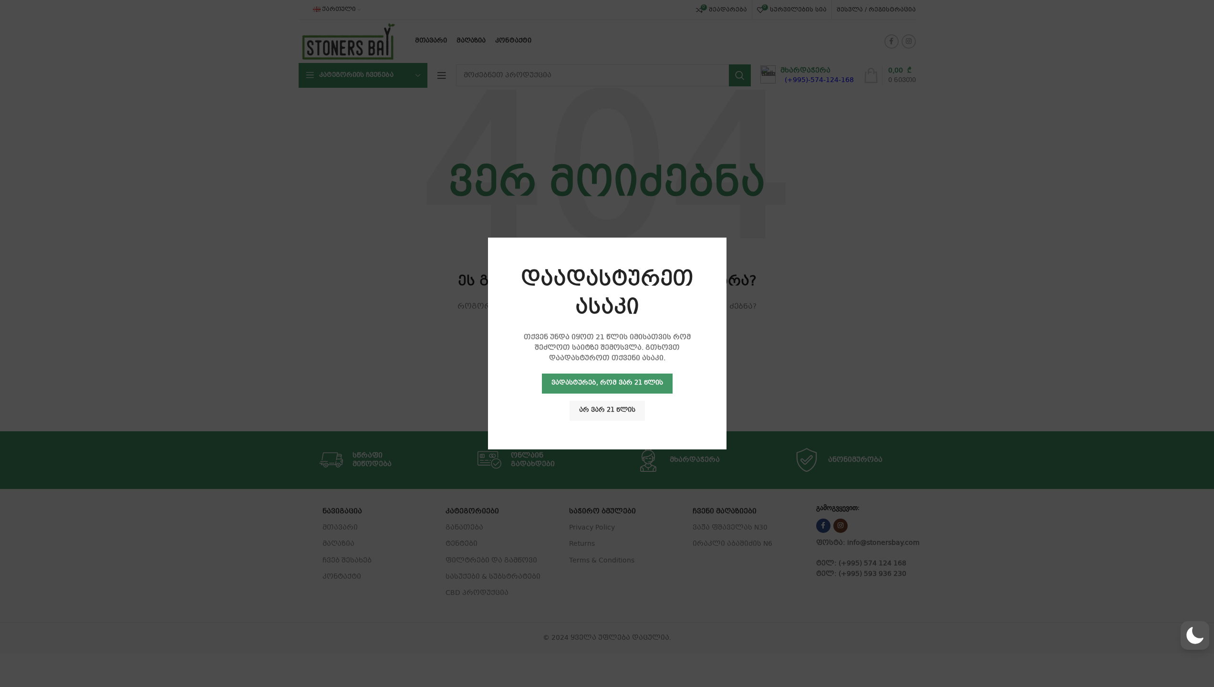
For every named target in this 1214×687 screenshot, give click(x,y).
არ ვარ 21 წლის (607, 410)
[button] (1195, 635)
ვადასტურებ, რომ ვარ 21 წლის (607, 383)
